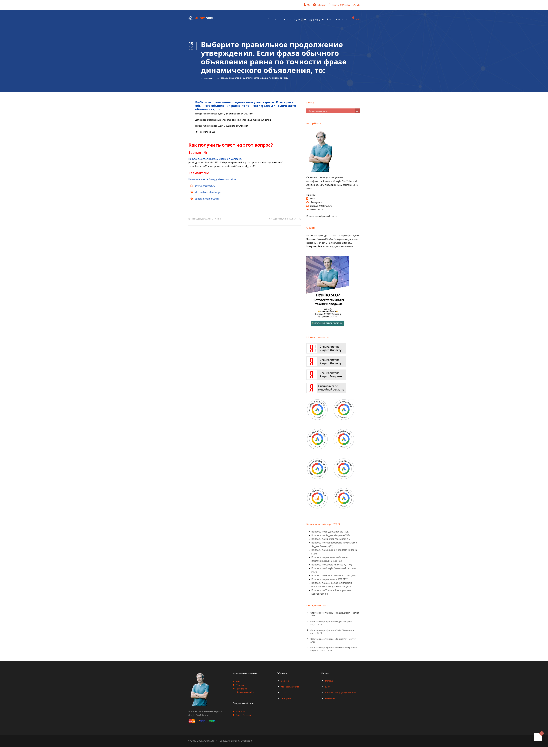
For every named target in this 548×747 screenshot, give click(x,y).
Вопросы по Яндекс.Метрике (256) (330, 535)
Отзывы (285, 692)
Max (309, 4)
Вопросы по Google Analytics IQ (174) (331, 564)
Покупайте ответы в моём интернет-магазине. (215, 158)
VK (358, 4)
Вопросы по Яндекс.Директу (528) (330, 531)
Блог (330, 19)
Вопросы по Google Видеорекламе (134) (333, 575)
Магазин (285, 19)
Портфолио (286, 698)
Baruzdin (208, 78)
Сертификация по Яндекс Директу (271, 78)
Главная (272, 19)
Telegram (321, 4)
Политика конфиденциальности (340, 692)
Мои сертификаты (290, 686)
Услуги (298, 19)
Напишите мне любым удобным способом (212, 179)
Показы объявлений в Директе (237, 78)
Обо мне (314, 19)
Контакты (341, 19)
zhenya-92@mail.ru (341, 4)
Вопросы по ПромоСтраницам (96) (330, 538)
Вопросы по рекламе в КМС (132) (329, 579)
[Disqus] (244, 272)
